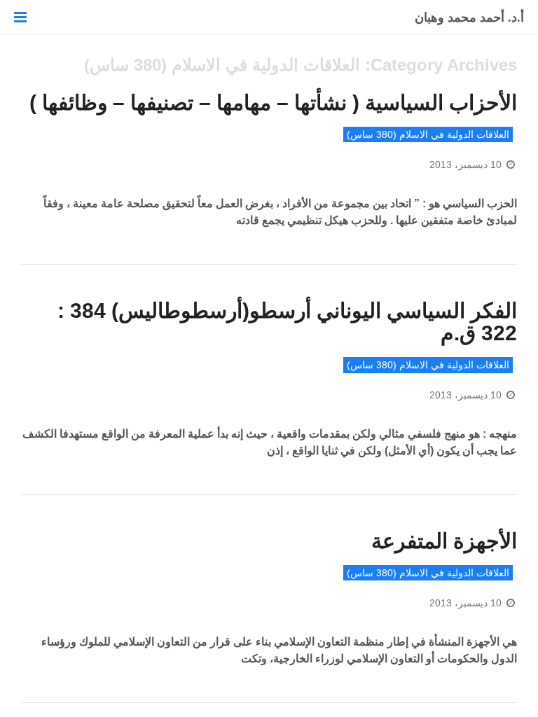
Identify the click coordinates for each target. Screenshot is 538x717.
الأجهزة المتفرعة (444, 540)
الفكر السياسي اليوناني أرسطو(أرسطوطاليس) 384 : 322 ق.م (287, 322)
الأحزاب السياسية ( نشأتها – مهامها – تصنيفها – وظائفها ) (273, 102)
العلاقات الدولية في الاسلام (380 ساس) (428, 134)
